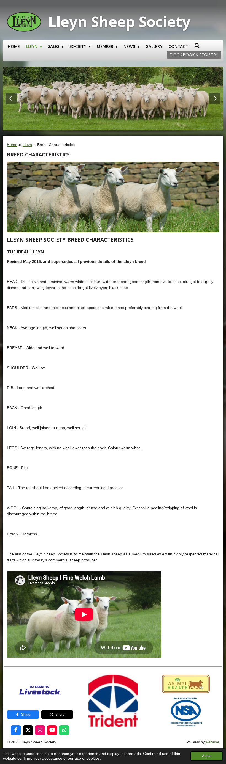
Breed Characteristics (56, 144)
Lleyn (27, 144)
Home (12, 144)
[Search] (197, 45)
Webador (212, 742)
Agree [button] (206, 756)
